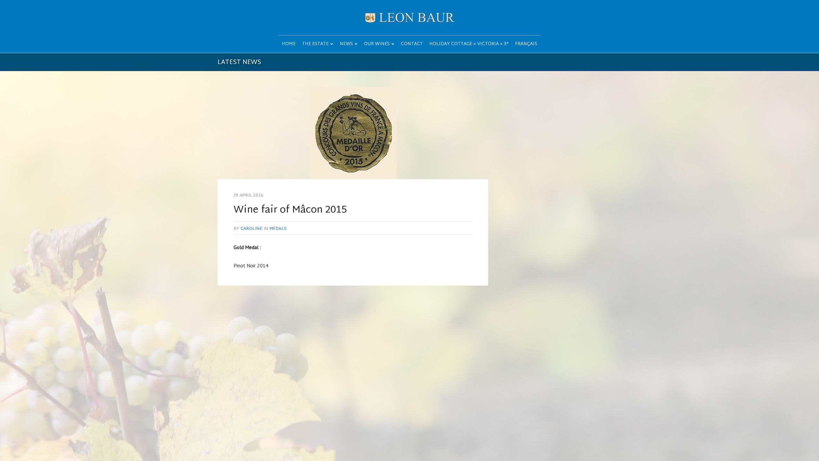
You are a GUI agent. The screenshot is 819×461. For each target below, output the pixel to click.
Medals (278, 229)
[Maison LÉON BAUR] (409, 17)
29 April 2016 (248, 195)
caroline (251, 229)
